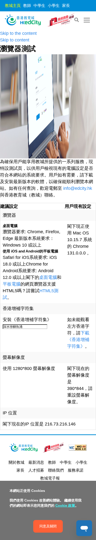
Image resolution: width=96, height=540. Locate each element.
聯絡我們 (56, 470)
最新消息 (36, 462)
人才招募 (36, 470)
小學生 (54, 5)
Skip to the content (18, 33)
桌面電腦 (48, 277)
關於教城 (16, 462)
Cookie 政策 (65, 505)
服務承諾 (75, 470)
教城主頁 (13, 5)
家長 (66, 5)
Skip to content (14, 40)
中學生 (39, 5)
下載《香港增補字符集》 (78, 339)
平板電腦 (11, 284)
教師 (27, 5)
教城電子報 (50, 478)
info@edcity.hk (77, 188)
